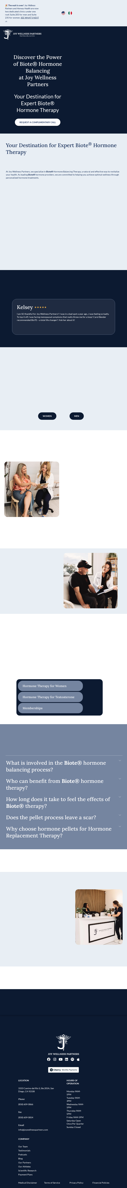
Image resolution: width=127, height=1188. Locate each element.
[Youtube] (61, 1059)
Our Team (23, 1146)
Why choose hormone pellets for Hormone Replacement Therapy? (59, 832)
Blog (20, 1158)
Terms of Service (52, 1182)
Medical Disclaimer (27, 1182)
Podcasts (22, 1154)
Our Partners (24, 1162)
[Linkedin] (66, 1059)
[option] (71, 13)
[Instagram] (55, 1059)
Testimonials (24, 1150)
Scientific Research (27, 1170)
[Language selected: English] (68, 13)
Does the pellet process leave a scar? (51, 817)
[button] (63, 766)
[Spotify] (72, 1059)
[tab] (50, 686)
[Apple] (78, 1059)
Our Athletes (24, 1166)
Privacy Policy (76, 1182)
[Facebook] (49, 1059)
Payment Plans (25, 1174)
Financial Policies (100, 1182)
